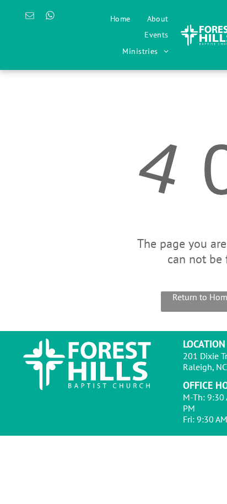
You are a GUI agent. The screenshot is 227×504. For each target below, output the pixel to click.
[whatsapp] (50, 17)
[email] (30, 17)
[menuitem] (120, 18)
